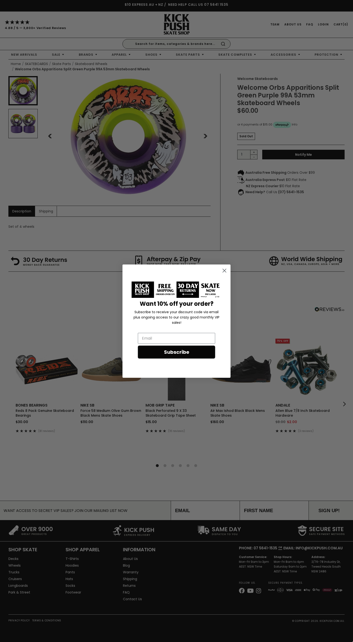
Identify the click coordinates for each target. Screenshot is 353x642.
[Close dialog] (224, 270)
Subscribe (176, 352)
